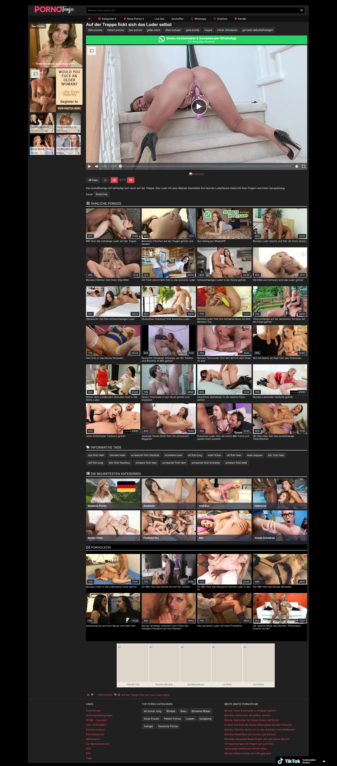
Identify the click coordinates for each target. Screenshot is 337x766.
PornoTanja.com (95, 734)
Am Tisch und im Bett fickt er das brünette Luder (168, 279)
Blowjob (170, 711)
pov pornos (135, 29)
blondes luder (117, 455)
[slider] (102, 155)
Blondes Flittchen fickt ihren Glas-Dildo (107, 279)
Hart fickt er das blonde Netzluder (105, 358)
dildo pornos (95, 29)
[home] (88, 694)
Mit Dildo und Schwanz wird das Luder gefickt (278, 279)
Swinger (148, 726)
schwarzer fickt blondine (145, 455)
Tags (89, 758)
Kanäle (241, 18)
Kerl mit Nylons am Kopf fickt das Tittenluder (277, 358)
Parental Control (95, 729)
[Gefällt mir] (114, 180)
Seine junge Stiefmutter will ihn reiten (245, 748)
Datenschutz (93, 710)
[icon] (89, 18)
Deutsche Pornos (168, 726)
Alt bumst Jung (152, 711)
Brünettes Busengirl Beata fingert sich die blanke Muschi (256, 739)
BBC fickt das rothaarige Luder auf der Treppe (111, 241)
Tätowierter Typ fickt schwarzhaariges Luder (110, 319)
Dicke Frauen (151, 718)
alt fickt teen (234, 455)
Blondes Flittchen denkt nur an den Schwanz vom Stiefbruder (259, 729)
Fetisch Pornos (172, 718)
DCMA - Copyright (96, 720)
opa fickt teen (96, 455)
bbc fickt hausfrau (119, 462)
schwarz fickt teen (146, 462)
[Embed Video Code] (105, 180)
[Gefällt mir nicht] (130, 180)
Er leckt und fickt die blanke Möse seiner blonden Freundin (258, 724)
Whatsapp (200, 18)
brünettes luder (173, 455)
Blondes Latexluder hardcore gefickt (273, 397)
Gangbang (205, 718)
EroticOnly (102, 194)
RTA (88, 753)
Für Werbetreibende (97, 743)
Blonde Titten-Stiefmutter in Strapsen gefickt (250, 710)
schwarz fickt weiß (236, 462)
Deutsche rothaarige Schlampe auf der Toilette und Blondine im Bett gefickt (167, 359)
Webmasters (93, 739)
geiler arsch (153, 29)
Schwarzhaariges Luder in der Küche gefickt (221, 279)
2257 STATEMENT (96, 724)
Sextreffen (177, 18)
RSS (88, 748)
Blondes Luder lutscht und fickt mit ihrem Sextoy (279, 241)
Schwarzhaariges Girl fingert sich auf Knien (249, 743)
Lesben (190, 718)
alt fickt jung (195, 455)
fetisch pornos (115, 29)
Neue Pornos (134, 18)
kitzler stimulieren (227, 29)
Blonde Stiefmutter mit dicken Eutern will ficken (251, 720)
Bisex (183, 711)
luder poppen (254, 455)
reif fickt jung (95, 462)
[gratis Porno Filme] (54, 13)
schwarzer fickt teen (174, 462)
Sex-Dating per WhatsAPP (211, 241)
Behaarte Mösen (201, 711)
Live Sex (159, 18)
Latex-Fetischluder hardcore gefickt (105, 436)
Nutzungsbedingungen (99, 715)
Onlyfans (221, 18)
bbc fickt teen (276, 455)
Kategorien (107, 18)
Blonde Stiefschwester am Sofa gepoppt (247, 753)
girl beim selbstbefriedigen (257, 29)
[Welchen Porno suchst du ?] (301, 10)
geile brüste (192, 29)
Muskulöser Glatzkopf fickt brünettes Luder (166, 319)
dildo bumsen (173, 29)
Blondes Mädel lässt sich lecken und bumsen (250, 734)
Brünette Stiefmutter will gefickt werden (247, 715)
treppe (208, 29)
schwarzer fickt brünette (205, 462)
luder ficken (214, 455)
